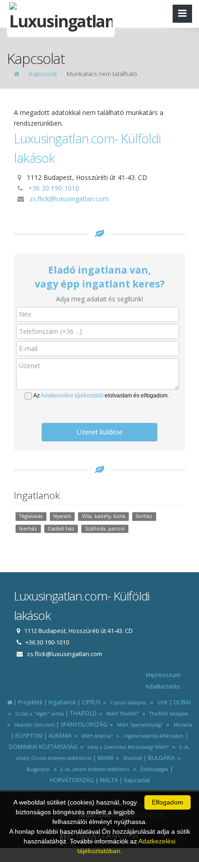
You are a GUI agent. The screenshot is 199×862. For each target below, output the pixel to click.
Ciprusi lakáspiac (126, 702)
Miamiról (131, 758)
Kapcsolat (43, 74)
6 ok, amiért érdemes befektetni (93, 769)
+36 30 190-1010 (53, 188)
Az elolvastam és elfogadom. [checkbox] (101, 395)
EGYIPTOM (29, 736)
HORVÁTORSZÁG (72, 780)
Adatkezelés (162, 686)
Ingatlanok (62, 702)
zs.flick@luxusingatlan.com (69, 198)
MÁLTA (109, 780)
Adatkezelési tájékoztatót (72, 395)
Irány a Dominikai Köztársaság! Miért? (126, 747)
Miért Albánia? (95, 736)
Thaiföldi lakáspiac (167, 713)
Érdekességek (152, 769)
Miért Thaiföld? (121, 713)
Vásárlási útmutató (33, 725)
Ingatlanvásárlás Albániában (152, 736)
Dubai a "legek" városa (38, 713)
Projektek (30, 702)
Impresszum (163, 674)
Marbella (181, 725)
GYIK (161, 702)
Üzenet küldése (100, 432)
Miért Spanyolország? (138, 725)
